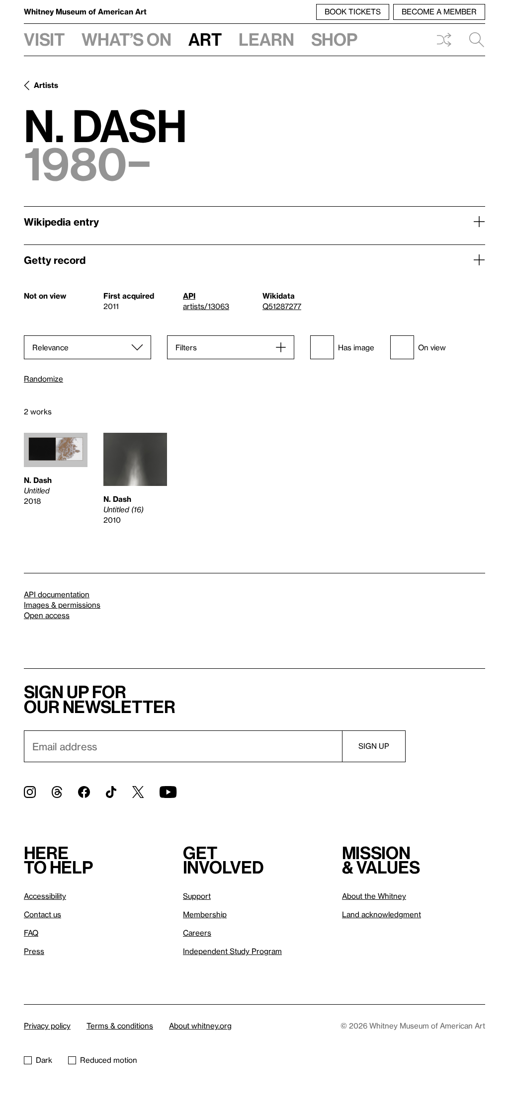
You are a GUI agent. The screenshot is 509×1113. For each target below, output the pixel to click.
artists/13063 (206, 306)
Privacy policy (47, 1025)
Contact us (42, 914)
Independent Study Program (232, 951)
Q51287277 (281, 306)
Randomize (43, 379)
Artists (46, 84)
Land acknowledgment (381, 914)
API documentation (56, 594)
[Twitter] (138, 792)
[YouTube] (168, 792)
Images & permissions (62, 604)
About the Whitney (374, 895)
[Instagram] (30, 792)
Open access (47, 615)
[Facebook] (84, 792)
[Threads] (57, 792)
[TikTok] (111, 792)
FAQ (31, 932)
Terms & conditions (119, 1025)
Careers (197, 932)
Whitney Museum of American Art (85, 11)
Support (197, 895)
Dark (44, 1059)
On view (432, 347)
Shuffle (443, 40)
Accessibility (45, 895)
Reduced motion (108, 1059)
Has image (356, 347)
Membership (205, 914)
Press (34, 951)
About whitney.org (200, 1025)
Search (472, 40)
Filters (186, 347)
